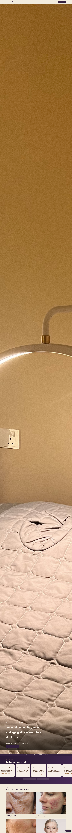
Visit (49, 2)
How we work (39, 2)
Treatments (29, 2)
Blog (52, 2)
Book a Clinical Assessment (13, 746)
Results (46, 2)
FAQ (43, 2)
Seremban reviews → (29, 779)
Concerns (24, 2)
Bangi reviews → (43, 779)
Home (21, 2)
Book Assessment (62, 1)
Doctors (34, 2)
